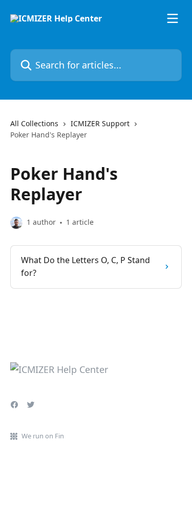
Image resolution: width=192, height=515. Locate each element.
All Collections (34, 123)
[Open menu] (172, 18)
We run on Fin (43, 435)
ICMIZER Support (100, 123)
